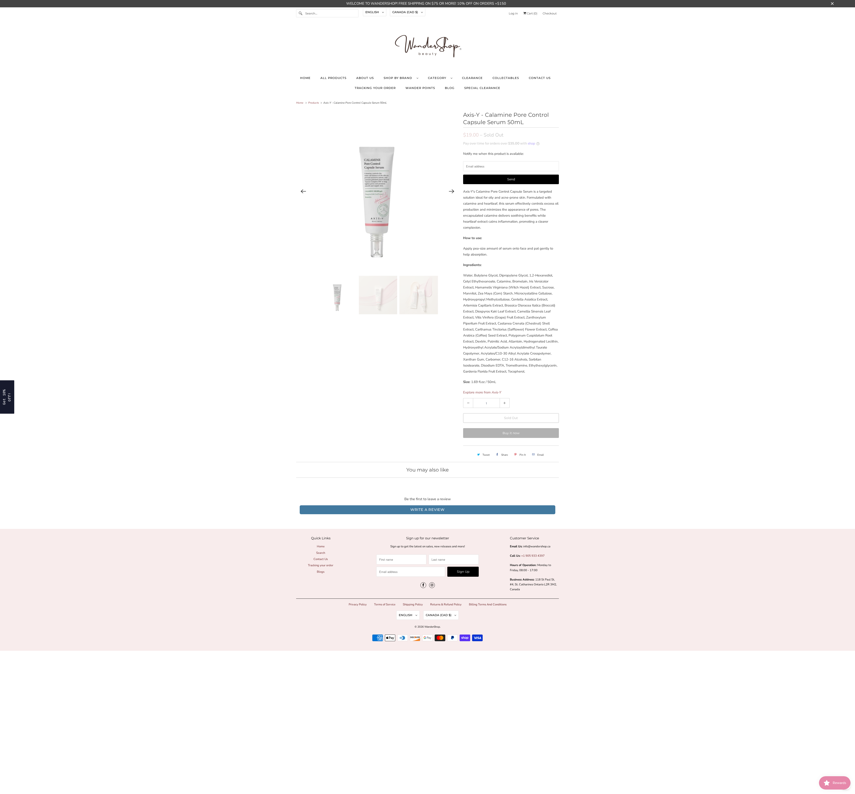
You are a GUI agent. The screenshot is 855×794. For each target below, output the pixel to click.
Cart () (531, 13)
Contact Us (540, 78)
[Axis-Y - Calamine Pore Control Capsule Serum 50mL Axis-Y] (377, 191)
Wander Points (420, 88)
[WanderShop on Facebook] (423, 585)
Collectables (506, 78)
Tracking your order (375, 88)
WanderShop (432, 627)
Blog (449, 88)
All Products (333, 78)
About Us (365, 78)
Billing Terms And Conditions (488, 605)
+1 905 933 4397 (533, 556)
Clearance (472, 78)
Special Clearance (482, 88)
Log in (513, 13)
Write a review (427, 510)
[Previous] (303, 191)
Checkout (550, 13)
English (372, 12)
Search (320, 553)
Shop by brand (399, 78)
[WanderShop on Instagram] (432, 585)
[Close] (847, 757)
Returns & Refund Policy (446, 605)
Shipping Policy (413, 605)
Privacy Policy (358, 605)
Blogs (320, 572)
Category (438, 78)
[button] (7, 397)
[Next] (451, 191)
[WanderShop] (427, 47)
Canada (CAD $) (405, 12)
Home (305, 78)
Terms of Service (384, 605)
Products (314, 103)
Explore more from (482, 392)
